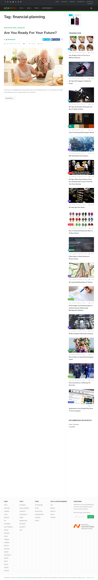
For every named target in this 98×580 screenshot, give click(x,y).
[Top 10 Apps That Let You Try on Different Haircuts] (81, 43)
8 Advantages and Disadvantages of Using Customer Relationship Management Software (80, 308)
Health (6, 545)
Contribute (80, 1)
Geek (28, 8)
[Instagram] (21, 1)
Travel (6, 567)
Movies (52, 511)
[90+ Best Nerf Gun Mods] (81, 195)
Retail (6, 564)
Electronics (8, 527)
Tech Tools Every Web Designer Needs (81, 132)
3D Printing (39, 505)
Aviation (7, 508)
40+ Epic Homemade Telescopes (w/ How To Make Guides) (80, 108)
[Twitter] (8, 1)
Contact (90, 3)
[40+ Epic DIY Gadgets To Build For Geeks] (81, 69)
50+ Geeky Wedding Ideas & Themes (81, 282)
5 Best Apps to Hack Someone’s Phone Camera (79, 258)
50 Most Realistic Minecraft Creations (81, 333)
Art (51, 505)
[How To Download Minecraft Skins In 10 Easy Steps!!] (81, 218)
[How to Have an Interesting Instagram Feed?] (81, 345)
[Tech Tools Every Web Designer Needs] (81, 120)
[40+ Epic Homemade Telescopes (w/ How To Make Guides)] (81, 94)
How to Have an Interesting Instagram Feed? (81, 358)
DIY (5, 520)
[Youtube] (10, 1)
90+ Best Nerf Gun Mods (77, 207)
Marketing (23, 520)
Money (6, 558)
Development (24, 508)
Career (6, 511)
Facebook (56, 39)
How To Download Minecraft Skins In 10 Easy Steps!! (81, 232)
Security (23, 527)
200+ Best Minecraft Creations (78, 156)
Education (8, 28)
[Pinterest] (18, 1)
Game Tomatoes (74, 424)
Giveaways (23, 514)
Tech (21, 8)
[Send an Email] (13, 1)
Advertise (90, 1)
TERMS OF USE (81, 577)
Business (23, 505)
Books (52, 508)
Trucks (6, 570)
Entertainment (47, 8)
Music (52, 514)
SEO (21, 530)
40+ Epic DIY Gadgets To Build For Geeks (80, 82)
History (7, 549)
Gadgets (23, 511)
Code (36, 508)
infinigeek (11, 39)
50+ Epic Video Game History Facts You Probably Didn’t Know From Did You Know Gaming (80, 182)
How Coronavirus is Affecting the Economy (79, 384)
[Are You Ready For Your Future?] (33, 66)
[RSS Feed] (16, 1)
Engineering (39, 514)
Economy (7, 524)
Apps (5, 505)
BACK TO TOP (90, 577)
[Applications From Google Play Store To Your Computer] (81, 396)
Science (37, 517)
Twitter (47, 39)
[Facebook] (5, 1)
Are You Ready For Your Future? (30, 33)
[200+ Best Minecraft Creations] (81, 144)
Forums (72, 1)
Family (6, 530)
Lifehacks (21, 28)
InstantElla (72, 427)
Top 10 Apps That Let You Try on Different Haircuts (79, 56)
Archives (64, 1)
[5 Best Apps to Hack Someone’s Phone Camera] (81, 244)
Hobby (6, 552)
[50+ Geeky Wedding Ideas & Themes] (81, 270)
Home (21, 517)
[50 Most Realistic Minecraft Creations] (81, 321)
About (57, 1)
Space (37, 520)
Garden (6, 542)
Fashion (6, 533)
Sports (53, 517)
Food (6, 536)
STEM (36, 8)
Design (6, 517)
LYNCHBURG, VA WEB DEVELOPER (24, 577)
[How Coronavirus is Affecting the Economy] (81, 370)
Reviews (22, 524)
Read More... (10, 98)
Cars (5, 514)
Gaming (6, 539)
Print (6, 561)
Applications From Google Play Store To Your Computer (81, 410)
